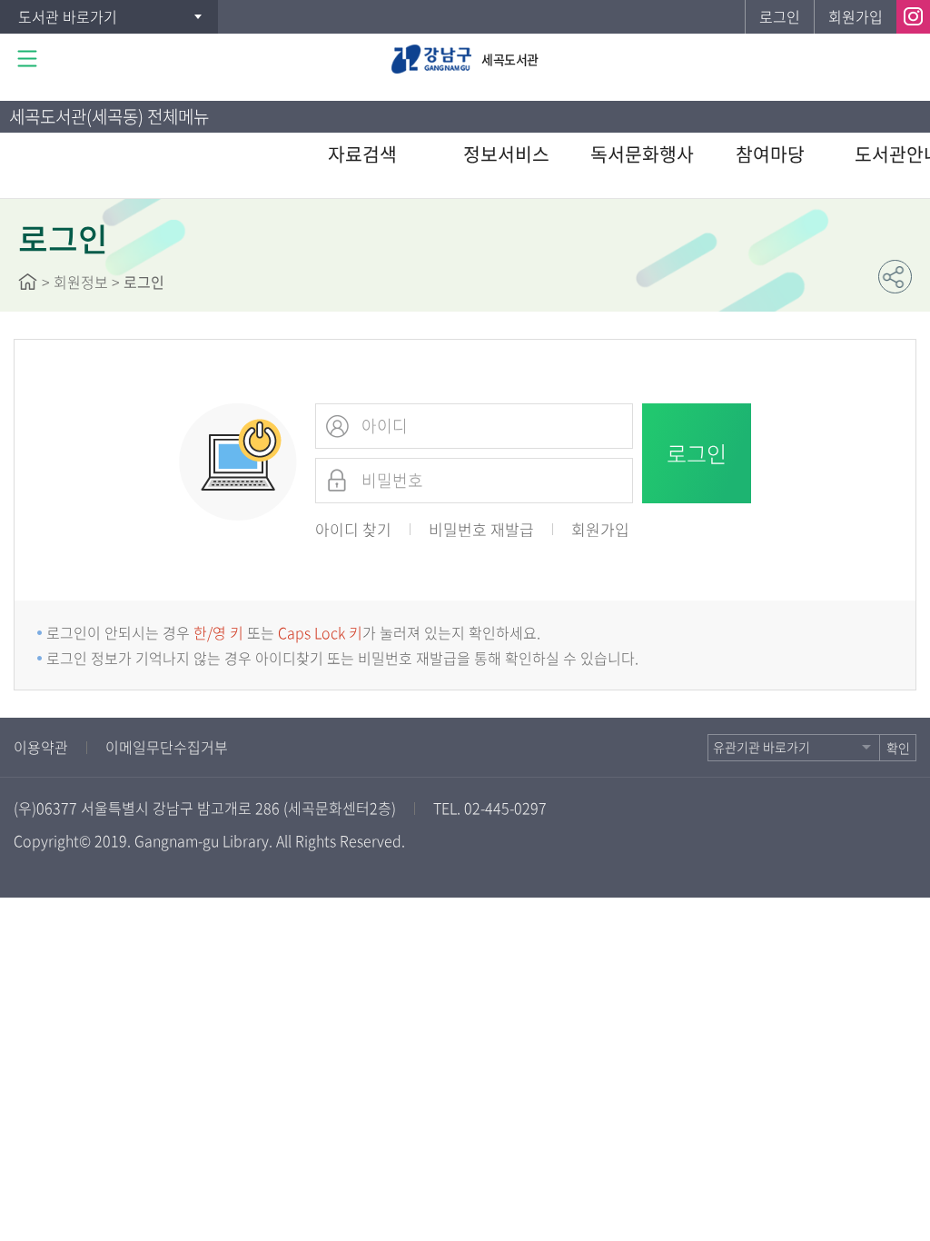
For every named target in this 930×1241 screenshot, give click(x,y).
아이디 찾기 (353, 529)
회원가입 (855, 16)
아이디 (337, 426)
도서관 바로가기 (67, 16)
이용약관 (41, 747)
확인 (898, 748)
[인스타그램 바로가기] (913, 17)
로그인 (779, 16)
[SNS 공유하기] (895, 276)
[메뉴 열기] (27, 59)
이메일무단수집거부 (166, 747)
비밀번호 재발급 (481, 529)
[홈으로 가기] (27, 281)
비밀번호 (337, 480)
